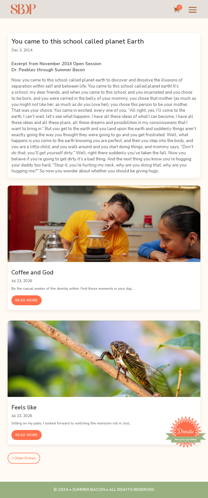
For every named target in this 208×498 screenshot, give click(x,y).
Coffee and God (32, 272)
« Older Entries (24, 458)
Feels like (24, 407)
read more (26, 300)
